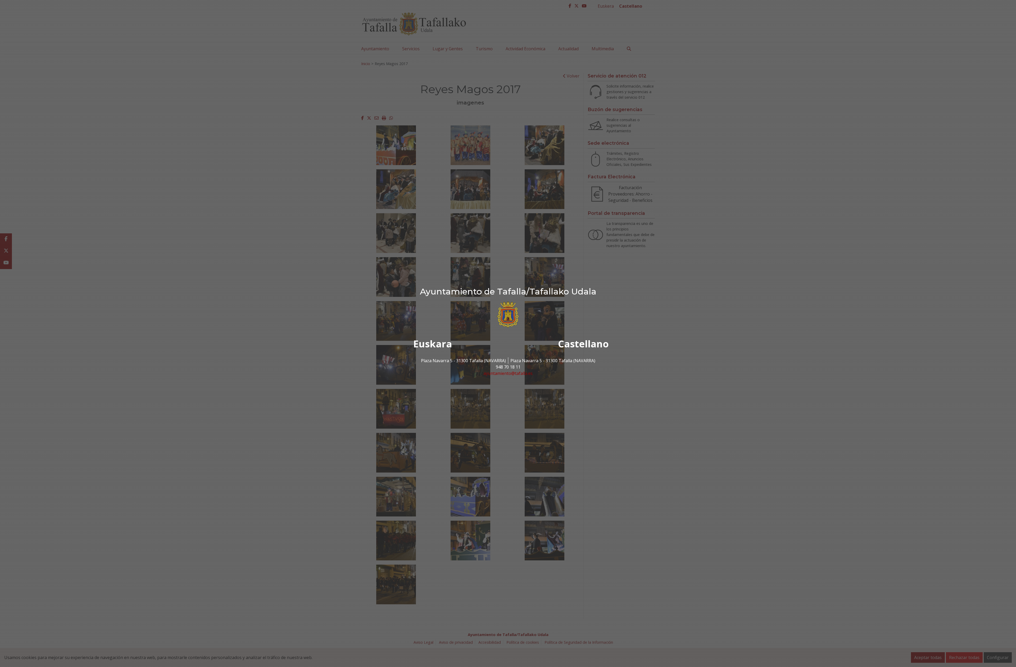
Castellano (583, 343)
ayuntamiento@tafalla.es (508, 373)
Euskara (432, 343)
